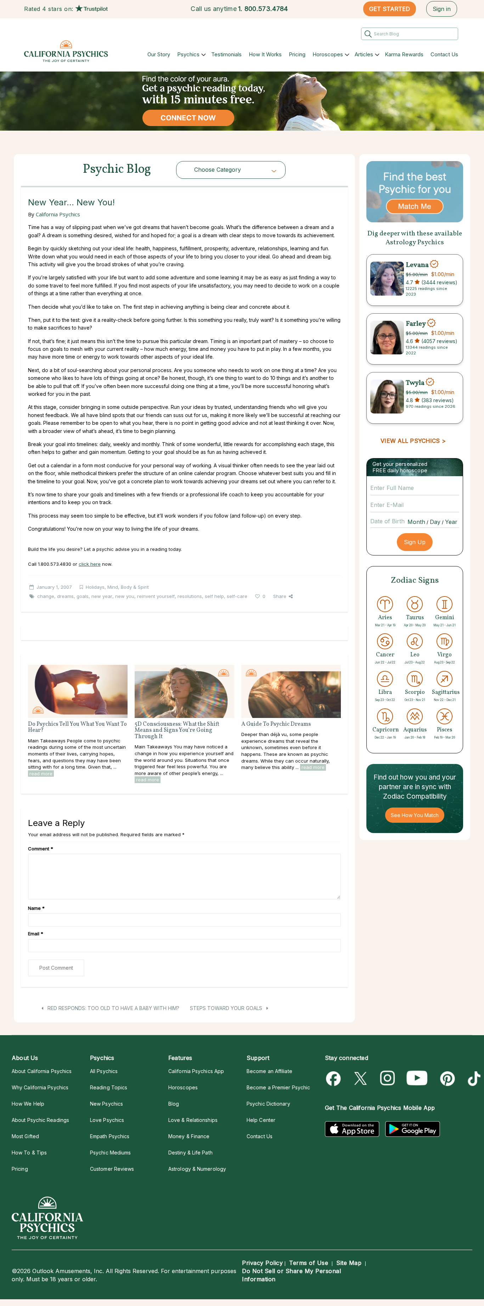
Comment (40, 848)
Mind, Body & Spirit (128, 587)
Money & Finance (188, 1136)
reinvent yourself (156, 596)
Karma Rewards (404, 54)
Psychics (188, 54)
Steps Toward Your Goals (227, 1008)
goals (83, 596)
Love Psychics (107, 1120)
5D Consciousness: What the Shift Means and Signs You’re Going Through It (177, 730)
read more (40, 773)
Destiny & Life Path (190, 1153)
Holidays (95, 587)
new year (101, 596)
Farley (416, 324)
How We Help (28, 1104)
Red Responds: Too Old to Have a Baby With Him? (112, 1008)
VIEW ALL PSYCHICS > (413, 440)
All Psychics (104, 1071)
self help (214, 596)
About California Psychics (42, 1071)
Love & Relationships (193, 1120)
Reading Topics (108, 1087)
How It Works (265, 54)
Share (279, 596)
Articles (364, 54)
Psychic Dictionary (268, 1104)
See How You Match (415, 815)
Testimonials (226, 54)
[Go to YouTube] (417, 1078)
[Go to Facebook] (334, 1078)
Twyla (415, 383)
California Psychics (58, 214)
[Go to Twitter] (361, 1078)
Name (36, 908)
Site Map (348, 1262)
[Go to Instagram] (388, 1078)
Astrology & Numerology (197, 1169)
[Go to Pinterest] (446, 1078)
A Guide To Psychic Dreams (276, 724)
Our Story (158, 54)
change (45, 596)
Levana (417, 265)
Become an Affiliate (269, 1071)
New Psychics (106, 1104)
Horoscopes (328, 54)
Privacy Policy (262, 1262)
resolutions (190, 596)
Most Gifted (25, 1136)
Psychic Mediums (110, 1153)
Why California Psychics (40, 1087)
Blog (173, 1104)
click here (90, 564)
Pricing (297, 54)
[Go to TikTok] (473, 1078)
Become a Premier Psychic (278, 1087)
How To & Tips (29, 1153)
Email (35, 933)
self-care (237, 596)
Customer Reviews (112, 1169)
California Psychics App (196, 1071)
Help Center (261, 1120)
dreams (65, 596)
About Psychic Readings (40, 1120)
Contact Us (444, 54)
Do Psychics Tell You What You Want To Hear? (77, 727)
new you (124, 596)
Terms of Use (308, 1262)
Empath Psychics (109, 1136)
